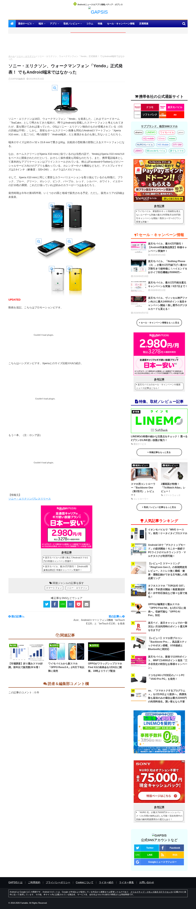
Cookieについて (84, 882)
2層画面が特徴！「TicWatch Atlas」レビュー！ (173, 488)
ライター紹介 (106, 882)
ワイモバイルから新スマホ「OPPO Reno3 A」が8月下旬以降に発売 (66, 667)
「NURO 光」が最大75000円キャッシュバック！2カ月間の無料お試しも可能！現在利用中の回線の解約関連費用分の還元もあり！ (159, 816)
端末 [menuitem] (41, 23)
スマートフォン (54, 588)
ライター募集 (126, 882)
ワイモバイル (167, 132)
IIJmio (161, 138)
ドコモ (149, 107)
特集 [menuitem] (100, 23)
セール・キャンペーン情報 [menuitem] (121, 23)
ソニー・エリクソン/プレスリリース (29, 498)
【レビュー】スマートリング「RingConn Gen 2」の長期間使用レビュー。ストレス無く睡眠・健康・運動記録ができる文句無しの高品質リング (167, 570)
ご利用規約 (34, 882)
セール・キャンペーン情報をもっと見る (160, 322)
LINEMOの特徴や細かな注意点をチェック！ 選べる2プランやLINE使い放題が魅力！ (159, 438)
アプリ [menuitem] (53, 23)
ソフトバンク (150, 114)
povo (180, 132)
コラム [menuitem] (89, 23)
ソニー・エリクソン (26, 56)
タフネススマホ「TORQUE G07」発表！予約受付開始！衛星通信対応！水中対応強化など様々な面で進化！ (167, 591)
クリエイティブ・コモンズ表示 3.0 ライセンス (151, 892)
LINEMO (151, 132)
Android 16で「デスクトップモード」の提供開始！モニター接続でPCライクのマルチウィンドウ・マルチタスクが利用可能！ (167, 550)
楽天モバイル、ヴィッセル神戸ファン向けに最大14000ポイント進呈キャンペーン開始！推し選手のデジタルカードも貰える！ (167, 303)
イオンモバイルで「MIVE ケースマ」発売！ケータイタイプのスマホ (167, 531)
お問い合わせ (146, 882)
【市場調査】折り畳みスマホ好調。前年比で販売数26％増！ (25, 665)
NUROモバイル (145, 144)
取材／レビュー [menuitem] (72, 23)
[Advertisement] (66, 45)
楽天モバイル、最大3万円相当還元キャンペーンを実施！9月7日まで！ (168, 284)
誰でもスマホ (177, 150)
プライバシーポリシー (58, 882)
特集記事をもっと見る (160, 452)
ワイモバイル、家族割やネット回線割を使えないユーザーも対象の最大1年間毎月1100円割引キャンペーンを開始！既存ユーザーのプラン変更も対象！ (158, 216)
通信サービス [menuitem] (25, 23)
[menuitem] (12, 23)
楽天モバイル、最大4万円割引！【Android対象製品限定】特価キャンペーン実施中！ (65, 568)
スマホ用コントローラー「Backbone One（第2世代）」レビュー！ (143, 489)
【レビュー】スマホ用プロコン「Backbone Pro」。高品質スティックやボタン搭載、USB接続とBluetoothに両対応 (167, 643)
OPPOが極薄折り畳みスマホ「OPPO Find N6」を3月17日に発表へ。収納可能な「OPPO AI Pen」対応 (167, 610)
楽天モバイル (175, 107)
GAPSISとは (15, 882)
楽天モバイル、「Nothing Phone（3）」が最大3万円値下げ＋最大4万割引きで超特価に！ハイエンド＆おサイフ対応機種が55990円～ (167, 267)
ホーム (11, 56)
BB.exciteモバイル (156, 150)
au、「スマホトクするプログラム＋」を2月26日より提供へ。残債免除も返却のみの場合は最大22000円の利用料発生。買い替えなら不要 (167, 696)
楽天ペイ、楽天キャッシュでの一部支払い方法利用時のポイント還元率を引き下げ (167, 626)
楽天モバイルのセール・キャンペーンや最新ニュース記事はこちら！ (158, 386)
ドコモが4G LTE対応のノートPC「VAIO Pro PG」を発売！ (166, 677)
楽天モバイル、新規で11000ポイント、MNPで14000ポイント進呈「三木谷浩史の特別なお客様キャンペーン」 (167, 662)
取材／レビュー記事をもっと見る (160, 507)
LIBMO (138, 150)
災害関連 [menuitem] (143, 23)
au (175, 114)
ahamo (138, 132)
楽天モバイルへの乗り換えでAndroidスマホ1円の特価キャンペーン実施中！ (65, 559)
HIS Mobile (163, 144)
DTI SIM (177, 144)
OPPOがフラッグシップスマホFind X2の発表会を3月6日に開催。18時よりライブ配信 (105, 667)
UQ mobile (148, 138)
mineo (172, 138)
